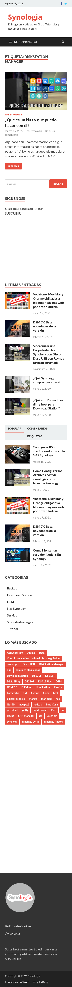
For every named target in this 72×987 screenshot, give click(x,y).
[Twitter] (65, 3)
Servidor (13, 615)
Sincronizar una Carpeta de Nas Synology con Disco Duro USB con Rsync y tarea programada (49, 354)
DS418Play (45, 681)
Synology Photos (53, 721)
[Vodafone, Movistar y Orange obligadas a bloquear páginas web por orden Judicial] (17, 294)
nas (58, 698)
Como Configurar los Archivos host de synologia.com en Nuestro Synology (47, 477)
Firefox (58, 687)
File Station (43, 687)
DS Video (26, 687)
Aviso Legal (13, 933)
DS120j (36, 675)
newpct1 (24, 704)
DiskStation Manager (51, 664)
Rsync (10, 715)
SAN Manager (26, 715)
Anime (31, 652)
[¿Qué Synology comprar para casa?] (17, 378)
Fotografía (13, 693)
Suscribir (52, 715)
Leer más (12, 165)
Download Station (19, 595)
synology (12, 721)
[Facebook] (61, 3)
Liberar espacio (16, 698)
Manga (33, 698)
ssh (40, 715)
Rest (53, 710)
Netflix (11, 704)
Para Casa (52, 704)
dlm (9, 670)
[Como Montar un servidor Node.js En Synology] (17, 551)
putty (25, 710)
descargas (13, 664)
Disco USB (29, 664)
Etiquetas (34, 436)
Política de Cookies (18, 926)
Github (35, 693)
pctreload (12, 710)
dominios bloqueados (28, 670)
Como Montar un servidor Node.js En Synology (47, 554)
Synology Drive (30, 721)
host (55, 693)
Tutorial (12, 629)
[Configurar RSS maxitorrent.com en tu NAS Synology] (17, 447)
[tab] (14, 429)
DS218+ (50, 675)
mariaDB (46, 698)
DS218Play (13, 681)
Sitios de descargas (20, 622)
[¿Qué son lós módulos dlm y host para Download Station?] (17, 400)
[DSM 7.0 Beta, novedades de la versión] (17, 322)
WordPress (29, 982)
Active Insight (15, 652)
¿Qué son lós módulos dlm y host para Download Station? (48, 404)
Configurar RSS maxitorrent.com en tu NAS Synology (49, 451)
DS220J (29, 681)
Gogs (46, 693)
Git (25, 693)
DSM (10, 602)
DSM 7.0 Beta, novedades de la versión (44, 326)
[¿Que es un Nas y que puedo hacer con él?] (36, 92)
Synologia (25, 17)
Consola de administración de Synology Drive (33, 658)
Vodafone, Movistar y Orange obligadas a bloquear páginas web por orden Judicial (48, 300)
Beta (42, 652)
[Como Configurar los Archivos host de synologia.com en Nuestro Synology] (17, 471)
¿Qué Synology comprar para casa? (46, 380)
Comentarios (37, 428)
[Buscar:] (36, 183)
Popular (14, 428)
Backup (12, 588)
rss (62, 710)
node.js (38, 704)
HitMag (43, 982)
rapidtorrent (40, 710)
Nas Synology (13, 114)
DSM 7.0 (12, 687)
